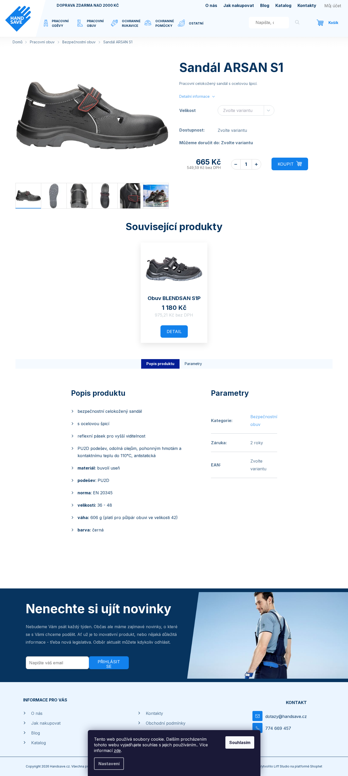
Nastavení (109, 763)
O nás (211, 5)
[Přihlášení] (332, 5)
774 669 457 (278, 728)
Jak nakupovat (238, 5)
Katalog (283, 5)
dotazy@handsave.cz (286, 716)
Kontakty (307, 5)
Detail (174, 331)
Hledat (297, 23)
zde (117, 750)
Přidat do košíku (289, 164)
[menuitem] (60, 26)
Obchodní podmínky (165, 723)
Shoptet (316, 766)
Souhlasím (239, 742)
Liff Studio (282, 766)
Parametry (193, 363)
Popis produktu (160, 363)
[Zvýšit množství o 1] (256, 164)
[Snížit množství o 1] (235, 164)
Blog (264, 5)
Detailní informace (194, 96)
